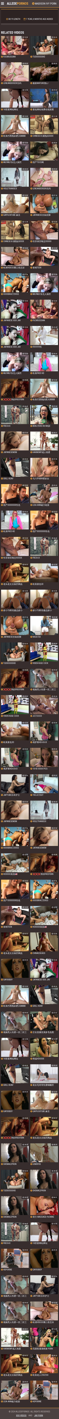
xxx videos (21, 1415)
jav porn (38, 1415)
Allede (17, 3)
